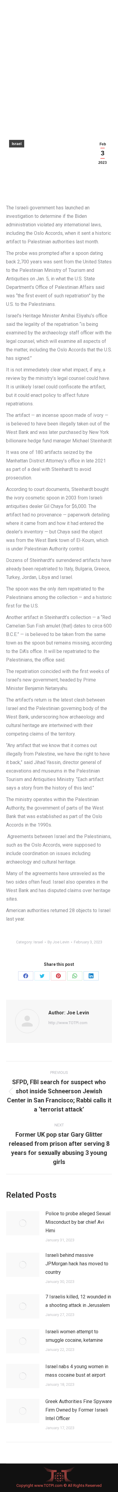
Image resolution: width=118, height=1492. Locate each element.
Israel (16, 144)
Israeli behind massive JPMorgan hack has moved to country (76, 1263)
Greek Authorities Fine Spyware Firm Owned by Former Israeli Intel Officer (78, 1410)
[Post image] (22, 1223)
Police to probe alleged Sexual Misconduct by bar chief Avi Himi (77, 1222)
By (58, 942)
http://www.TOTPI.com (67, 1022)
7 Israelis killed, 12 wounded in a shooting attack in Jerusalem (78, 1301)
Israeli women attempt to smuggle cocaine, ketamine (74, 1336)
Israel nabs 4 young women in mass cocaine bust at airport (76, 1371)
